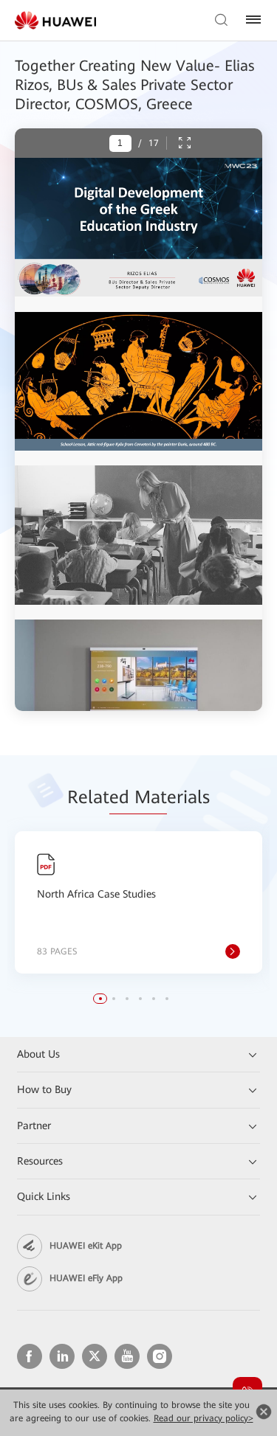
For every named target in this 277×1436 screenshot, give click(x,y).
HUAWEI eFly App (86, 1278)
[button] (100, 998)
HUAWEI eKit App (85, 1246)
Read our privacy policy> (203, 1418)
